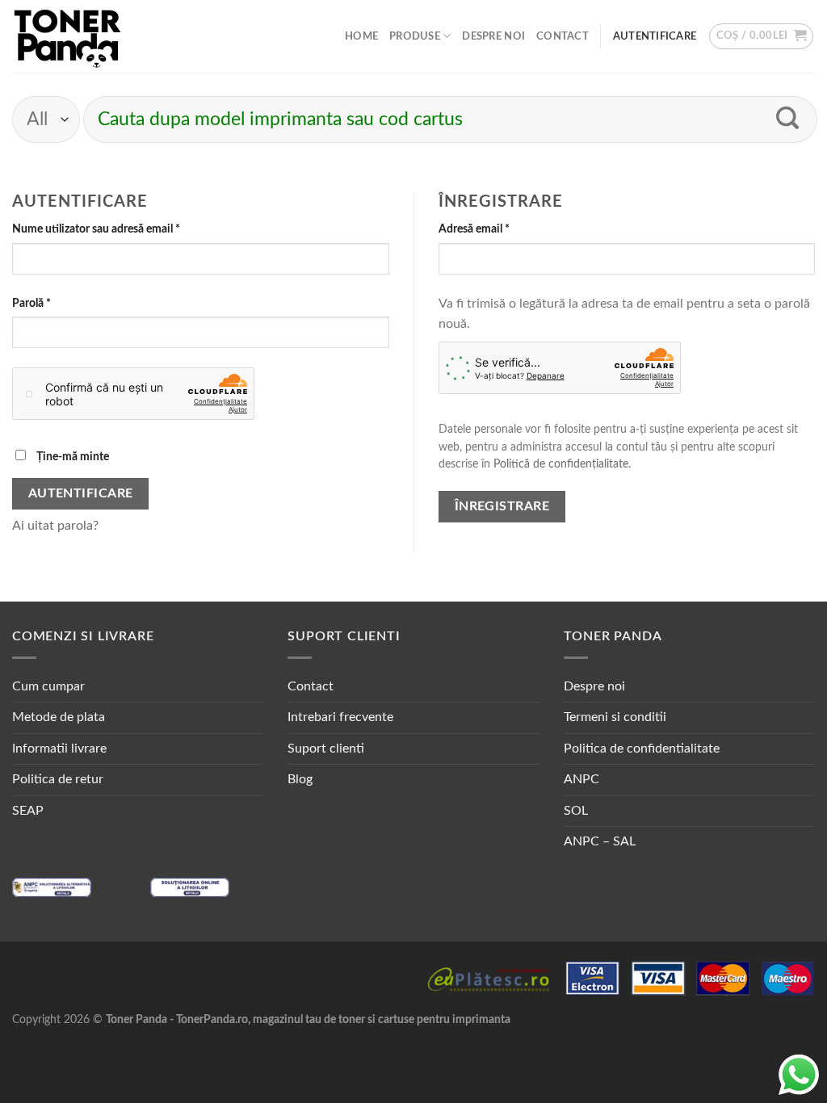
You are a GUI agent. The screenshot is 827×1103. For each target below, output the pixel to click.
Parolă (59, 302)
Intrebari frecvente (340, 717)
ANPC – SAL (600, 841)
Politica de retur (57, 779)
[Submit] (788, 119)
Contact (562, 36)
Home (361, 36)
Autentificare (80, 494)
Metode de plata (58, 717)
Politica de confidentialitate (642, 748)
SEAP (28, 810)
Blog (300, 779)
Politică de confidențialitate (560, 464)
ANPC (581, 779)
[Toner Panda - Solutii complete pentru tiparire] (67, 36)
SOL (576, 810)
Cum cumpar (48, 686)
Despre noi (493, 36)
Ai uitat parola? (55, 525)
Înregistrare (502, 507)
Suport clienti (326, 748)
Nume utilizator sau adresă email (124, 228)
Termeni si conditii (615, 717)
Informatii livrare (59, 748)
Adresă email (502, 228)
